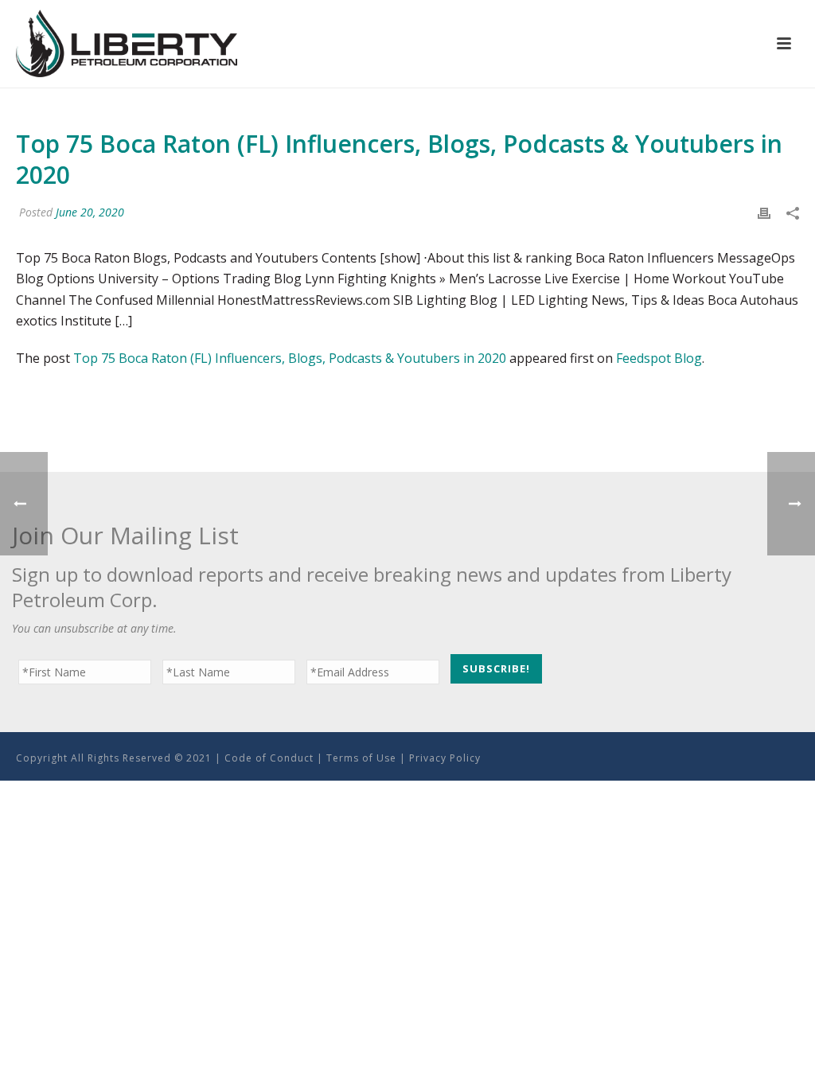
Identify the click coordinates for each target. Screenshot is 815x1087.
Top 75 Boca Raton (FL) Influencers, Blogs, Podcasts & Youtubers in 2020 (289, 358)
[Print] (764, 212)
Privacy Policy (445, 758)
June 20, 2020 (90, 212)
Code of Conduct (269, 758)
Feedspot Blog (659, 358)
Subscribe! (496, 668)
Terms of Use (361, 758)
